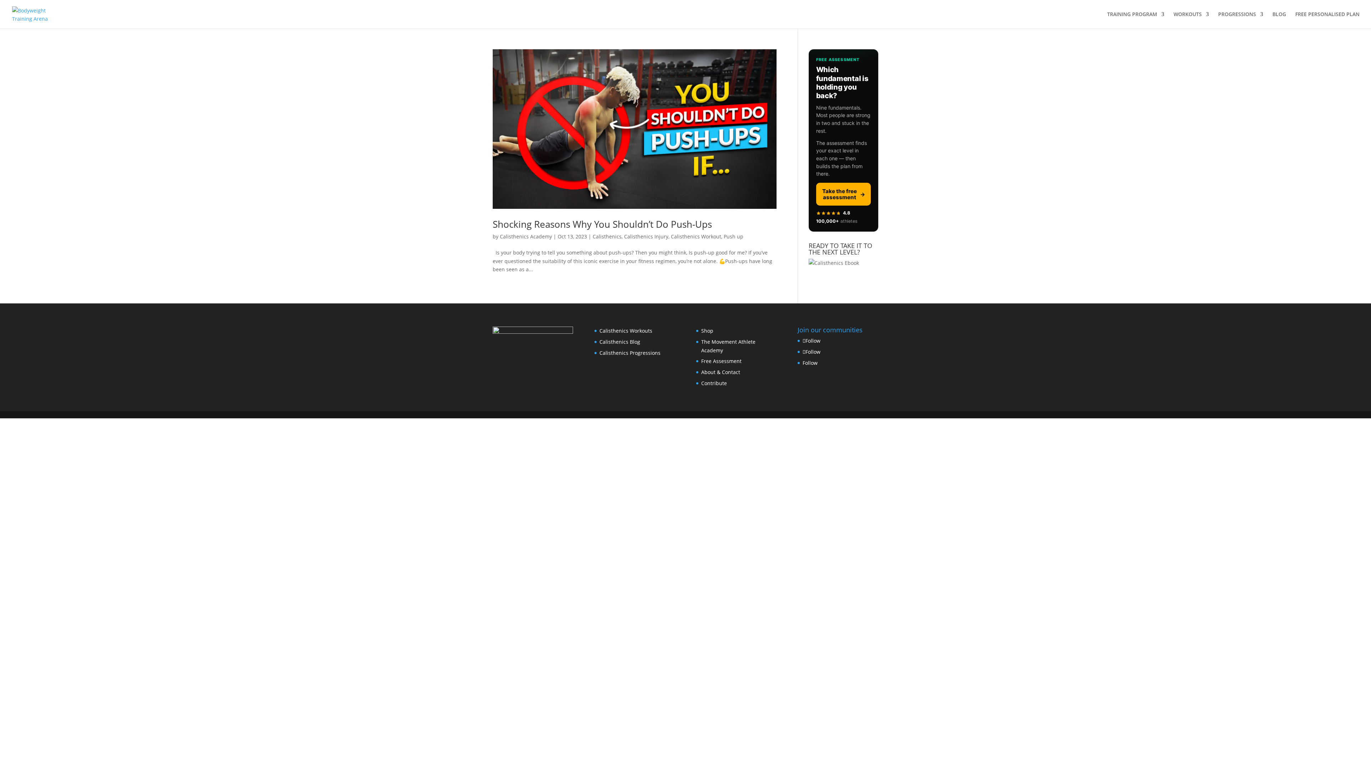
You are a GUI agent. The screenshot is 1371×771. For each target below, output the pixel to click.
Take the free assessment (843, 194)
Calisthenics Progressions (630, 352)
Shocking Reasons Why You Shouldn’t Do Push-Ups (602, 224)
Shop (707, 330)
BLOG (1279, 14)
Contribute (714, 383)
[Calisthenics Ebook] (834, 262)
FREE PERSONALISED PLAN (1327, 14)
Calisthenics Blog (619, 341)
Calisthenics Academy (526, 236)
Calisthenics (607, 236)
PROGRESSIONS (1237, 14)
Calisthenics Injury (646, 236)
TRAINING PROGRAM (1132, 14)
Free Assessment (721, 361)
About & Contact (720, 372)
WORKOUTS (1188, 14)
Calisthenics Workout (696, 236)
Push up (733, 236)
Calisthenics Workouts (625, 330)
